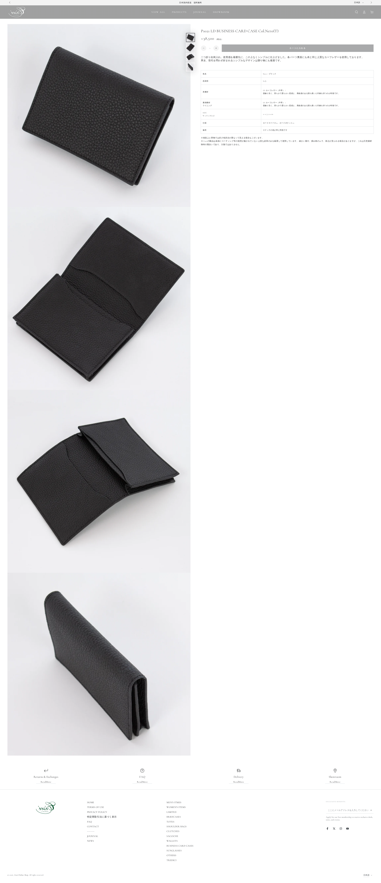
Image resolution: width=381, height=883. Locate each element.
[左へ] (10, 2)
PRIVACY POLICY (97, 812)
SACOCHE (172, 836)
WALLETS (172, 840)
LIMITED (171, 812)
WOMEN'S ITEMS (176, 807)
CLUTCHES (173, 831)
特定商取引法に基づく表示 (102, 816)
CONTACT (93, 826)
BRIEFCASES (174, 816)
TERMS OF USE (95, 807)
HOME (90, 802)
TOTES (170, 821)
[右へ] (371, 2)
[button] (356, 12)
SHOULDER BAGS (176, 826)
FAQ (89, 821)
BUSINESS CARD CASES (180, 845)
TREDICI (171, 860)
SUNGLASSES (174, 850)
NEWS (90, 840)
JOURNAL (92, 836)
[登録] (372, 810)
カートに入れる (297, 48)
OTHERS (171, 855)
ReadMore (46, 781)
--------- (91, 831)
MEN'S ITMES (174, 802)
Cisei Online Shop (21, 875)
